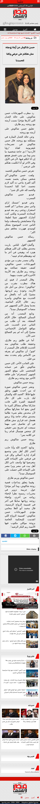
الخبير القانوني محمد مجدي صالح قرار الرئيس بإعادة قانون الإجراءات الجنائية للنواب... (29, 742)
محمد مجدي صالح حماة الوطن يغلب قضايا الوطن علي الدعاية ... (10, 741)
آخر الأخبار (30, 589)
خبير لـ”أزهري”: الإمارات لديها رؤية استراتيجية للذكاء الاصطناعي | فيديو (14, 671)
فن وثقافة (29, 38)
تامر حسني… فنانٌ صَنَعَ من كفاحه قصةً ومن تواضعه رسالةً (29, 720)
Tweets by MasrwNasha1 (32, 772)
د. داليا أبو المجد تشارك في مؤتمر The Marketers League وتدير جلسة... (16, 662)
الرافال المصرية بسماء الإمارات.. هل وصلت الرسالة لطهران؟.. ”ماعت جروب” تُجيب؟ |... (14, 681)
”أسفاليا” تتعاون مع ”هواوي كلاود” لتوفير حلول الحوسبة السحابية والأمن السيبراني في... (15, 692)
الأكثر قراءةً (30, 656)
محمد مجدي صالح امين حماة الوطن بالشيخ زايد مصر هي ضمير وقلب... (10, 721)
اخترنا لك (31, 705)
